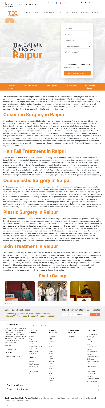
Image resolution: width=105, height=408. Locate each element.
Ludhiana (51, 361)
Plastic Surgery (51, 86)
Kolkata (51, 346)
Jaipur (50, 356)
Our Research (33, 344)
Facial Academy (91, 371)
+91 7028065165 (10, 349)
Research (95, 13)
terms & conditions (71, 67)
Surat (50, 373)
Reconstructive (33, 366)
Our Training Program (35, 346)
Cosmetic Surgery (11, 87)
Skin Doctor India (92, 374)
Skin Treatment (70, 86)
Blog (30, 339)
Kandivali (41, 398)
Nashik (51, 366)
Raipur (50, 371)
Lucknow (51, 358)
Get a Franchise (34, 349)
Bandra (53, 398)
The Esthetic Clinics (25, 405)
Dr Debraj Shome (92, 337)
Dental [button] (74, 13)
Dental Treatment (34, 374)
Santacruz (92, 398)
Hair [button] (67, 13)
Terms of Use (44, 405)
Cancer (31, 369)
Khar (86, 398)
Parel (63, 398)
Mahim (59, 398)
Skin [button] (60, 13)
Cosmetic (32, 361)
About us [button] (28, 14)
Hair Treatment (31, 86)
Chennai (51, 344)
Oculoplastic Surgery (90, 87)
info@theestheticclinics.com (13, 356)
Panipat (51, 381)
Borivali (27, 400)
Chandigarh (52, 351)
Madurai (51, 378)
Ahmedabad (52, 349)
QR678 (89, 339)
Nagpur (51, 363)
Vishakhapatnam (54, 376)
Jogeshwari (20, 400)
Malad (13, 400)
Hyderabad (52, 341)
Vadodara (71, 336)
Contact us (74, 3)
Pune (50, 368)
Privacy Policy (36, 405)
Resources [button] (84, 13)
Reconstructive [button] (49, 13)
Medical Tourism (34, 351)
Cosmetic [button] (37, 13)
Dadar (68, 398)
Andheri (47, 398)
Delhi (50, 339)
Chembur (74, 398)
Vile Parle (81, 398)
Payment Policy (53, 405)
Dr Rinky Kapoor (92, 334)
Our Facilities (33, 341)
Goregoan (7, 400)
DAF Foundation (92, 381)
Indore (51, 354)
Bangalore (52, 336)
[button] (5, 303)
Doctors (31, 336)
